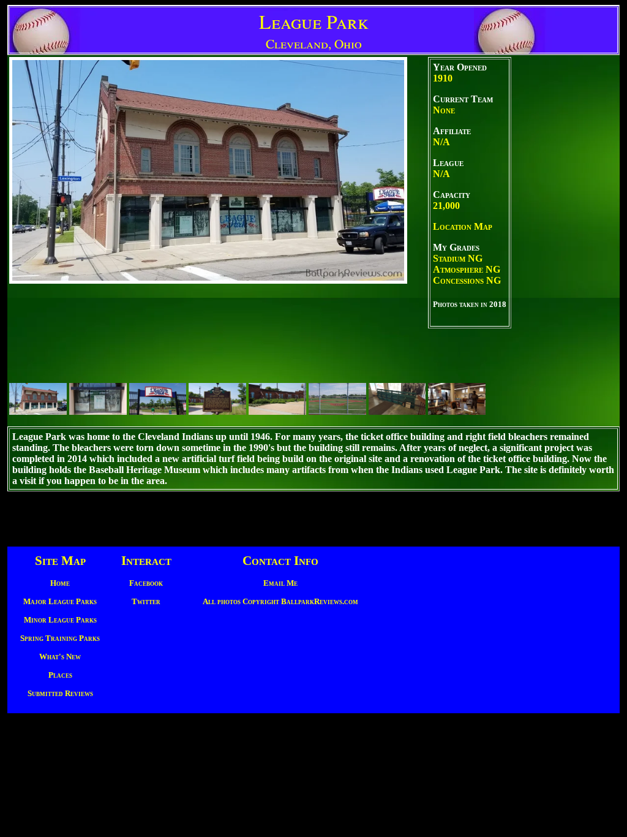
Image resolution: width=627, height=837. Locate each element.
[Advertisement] (565, 241)
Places (60, 675)
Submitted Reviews (60, 693)
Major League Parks (60, 601)
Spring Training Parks (60, 638)
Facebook (146, 583)
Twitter (146, 601)
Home (60, 583)
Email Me (280, 583)
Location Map (462, 226)
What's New (60, 656)
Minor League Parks (60, 619)
